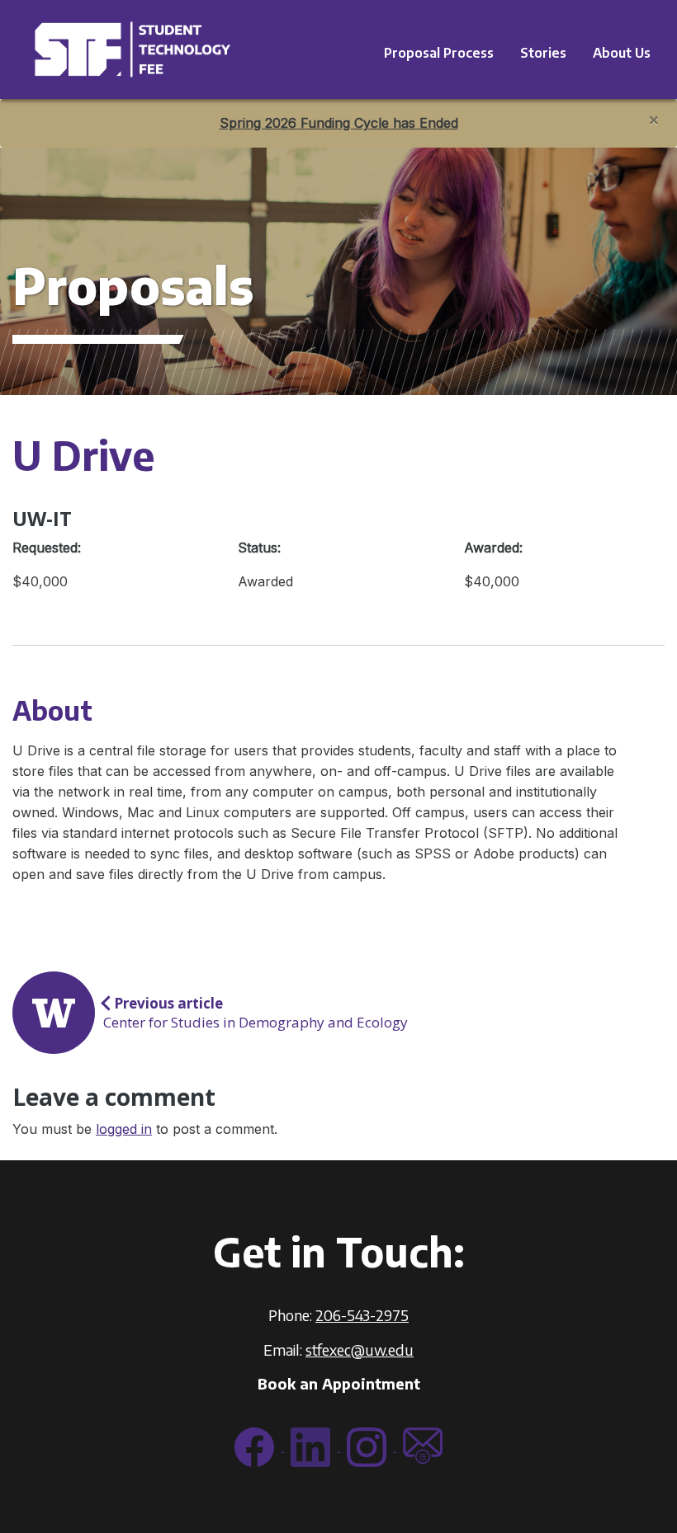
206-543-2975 (362, 1314)
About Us (622, 53)
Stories (543, 53)
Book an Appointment (339, 1383)
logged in (124, 1129)
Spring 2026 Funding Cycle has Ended (339, 123)
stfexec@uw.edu (359, 1349)
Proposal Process (439, 53)
